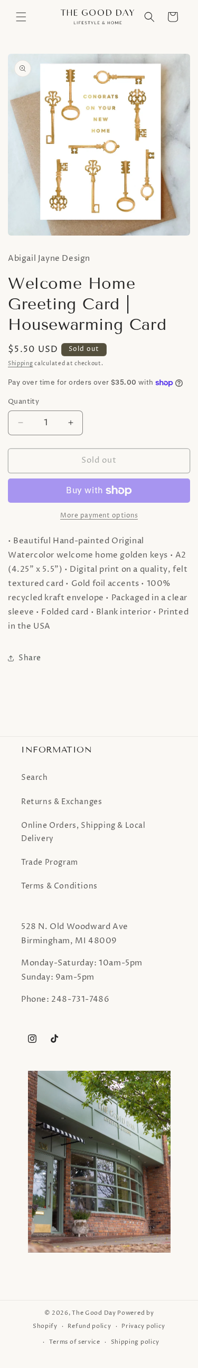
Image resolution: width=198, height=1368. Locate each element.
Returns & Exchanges (61, 802)
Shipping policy (135, 1342)
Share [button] (29, 658)
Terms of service (74, 1342)
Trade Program (49, 862)
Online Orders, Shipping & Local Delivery (83, 832)
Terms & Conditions (59, 886)
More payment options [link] (99, 515)
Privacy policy (143, 1326)
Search (34, 778)
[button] (21, 16)
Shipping (20, 363)
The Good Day (94, 1313)
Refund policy (89, 1326)
